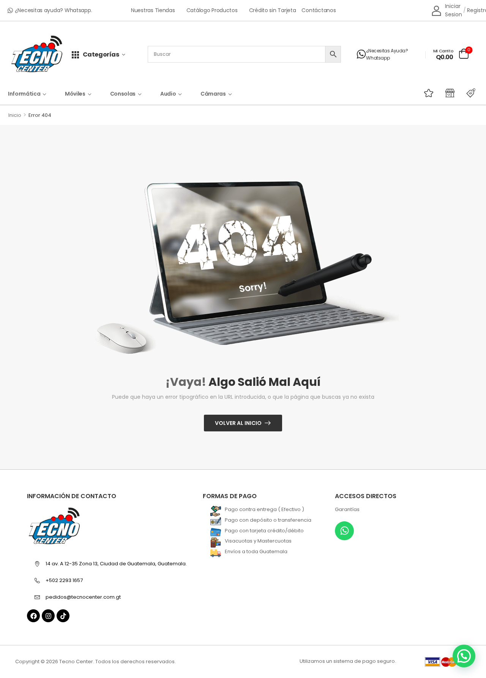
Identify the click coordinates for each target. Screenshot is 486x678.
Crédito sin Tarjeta (272, 10)
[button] (464, 656)
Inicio (14, 115)
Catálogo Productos (212, 10)
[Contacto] (361, 54)
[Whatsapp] (344, 530)
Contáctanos (318, 10)
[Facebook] (33, 615)
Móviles (75, 94)
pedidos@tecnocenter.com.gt (83, 597)
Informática (24, 94)
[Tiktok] (63, 615)
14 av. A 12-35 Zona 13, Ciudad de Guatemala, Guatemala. (116, 563)
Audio (168, 94)
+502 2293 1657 (64, 580)
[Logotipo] (36, 54)
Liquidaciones (456, 93)
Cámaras (213, 94)
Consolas (123, 94)
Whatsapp (378, 58)
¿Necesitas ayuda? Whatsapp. (53, 10)
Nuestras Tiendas (153, 10)
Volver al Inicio (238, 423)
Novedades (434, 93)
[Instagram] (48, 615)
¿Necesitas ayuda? (387, 50)
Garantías (347, 509)
